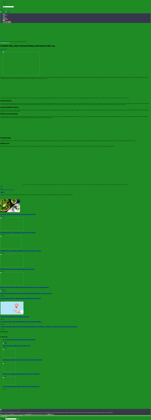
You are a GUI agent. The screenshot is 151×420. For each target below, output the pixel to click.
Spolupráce (5, 3)
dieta (9, 414)
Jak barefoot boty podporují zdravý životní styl (16, 346)
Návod (4, 42)
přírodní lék (28, 414)
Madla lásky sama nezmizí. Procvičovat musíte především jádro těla (22, 360)
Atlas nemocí (7, 22)
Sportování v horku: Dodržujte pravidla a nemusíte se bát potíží (21, 374)
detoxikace (6, 414)
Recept (40, 414)
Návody (4, 17)
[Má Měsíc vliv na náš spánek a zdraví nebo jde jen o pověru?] (11, 266)
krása (5, 187)
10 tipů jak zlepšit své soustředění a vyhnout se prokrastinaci (18, 232)
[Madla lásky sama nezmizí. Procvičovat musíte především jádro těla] (9, 357)
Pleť (24, 414)
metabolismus (19, 414)
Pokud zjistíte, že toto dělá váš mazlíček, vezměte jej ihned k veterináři (20, 251)
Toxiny (43, 414)
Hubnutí (12, 414)
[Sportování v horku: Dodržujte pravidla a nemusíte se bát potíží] (9, 371)
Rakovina (37, 414)
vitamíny (45, 414)
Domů (4, 13)
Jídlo (4, 16)
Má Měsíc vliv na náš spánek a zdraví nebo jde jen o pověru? (17, 269)
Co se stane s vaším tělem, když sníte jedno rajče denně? (19, 339)
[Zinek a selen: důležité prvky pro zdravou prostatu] (11, 314)
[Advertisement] (75, 32)
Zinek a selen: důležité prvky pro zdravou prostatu (14, 317)
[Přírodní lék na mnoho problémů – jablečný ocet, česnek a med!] (9, 384)
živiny (53, 414)
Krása (4, 20)
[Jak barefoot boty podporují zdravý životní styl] (5, 343)
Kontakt (4, 4)
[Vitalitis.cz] (5, 11)
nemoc (22, 414)
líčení (8, 187)
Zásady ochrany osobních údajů (9, 1)
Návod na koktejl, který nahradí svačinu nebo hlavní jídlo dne (18, 214)
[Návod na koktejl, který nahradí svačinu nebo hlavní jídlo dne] (10, 211)
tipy (13, 187)
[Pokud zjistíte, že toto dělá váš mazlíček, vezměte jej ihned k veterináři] (11, 248)
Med (16, 414)
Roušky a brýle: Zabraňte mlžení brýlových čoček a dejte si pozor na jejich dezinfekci (24, 287)
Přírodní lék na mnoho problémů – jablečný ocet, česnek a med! (21, 386)
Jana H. (1, 49)
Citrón (3, 414)
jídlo (15, 414)
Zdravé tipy (5, 14)
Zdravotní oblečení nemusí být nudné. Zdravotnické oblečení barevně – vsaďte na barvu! (26, 293)
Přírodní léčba (5, 19)
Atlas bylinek (7, 21)
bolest (1, 414)
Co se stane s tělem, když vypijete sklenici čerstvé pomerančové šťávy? (21, 322)
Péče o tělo (5, 18)
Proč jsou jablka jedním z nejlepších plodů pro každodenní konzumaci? (20, 298)
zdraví (49, 414)
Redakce (4, 2)
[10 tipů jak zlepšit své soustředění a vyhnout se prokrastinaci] (11, 230)
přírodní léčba (34, 414)
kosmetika (2, 187)
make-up (10, 187)
